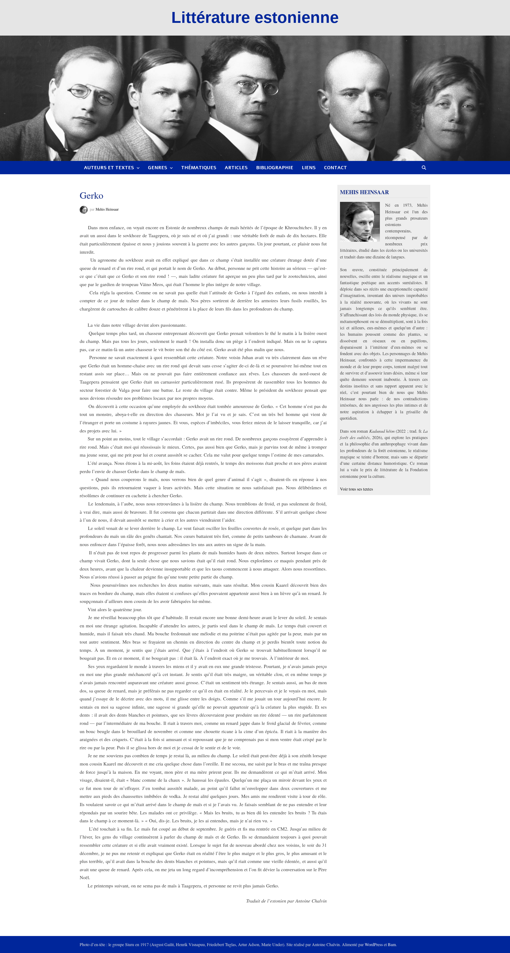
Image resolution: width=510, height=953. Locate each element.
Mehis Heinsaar (107, 209)
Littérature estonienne (255, 17)
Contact (335, 167)
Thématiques (198, 167)
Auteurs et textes (109, 167)
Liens (309, 167)
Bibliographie (274, 167)
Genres (157, 167)
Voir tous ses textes (356, 489)
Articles (236, 167)
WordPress (374, 944)
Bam (392, 944)
